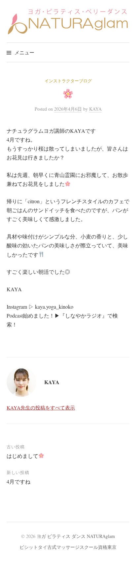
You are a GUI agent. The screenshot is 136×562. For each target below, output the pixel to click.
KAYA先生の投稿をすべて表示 (41, 407)
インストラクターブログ (68, 81)
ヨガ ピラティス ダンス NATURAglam (76, 536)
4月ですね (18, 481)
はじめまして (22, 455)
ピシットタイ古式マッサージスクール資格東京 (68, 547)
